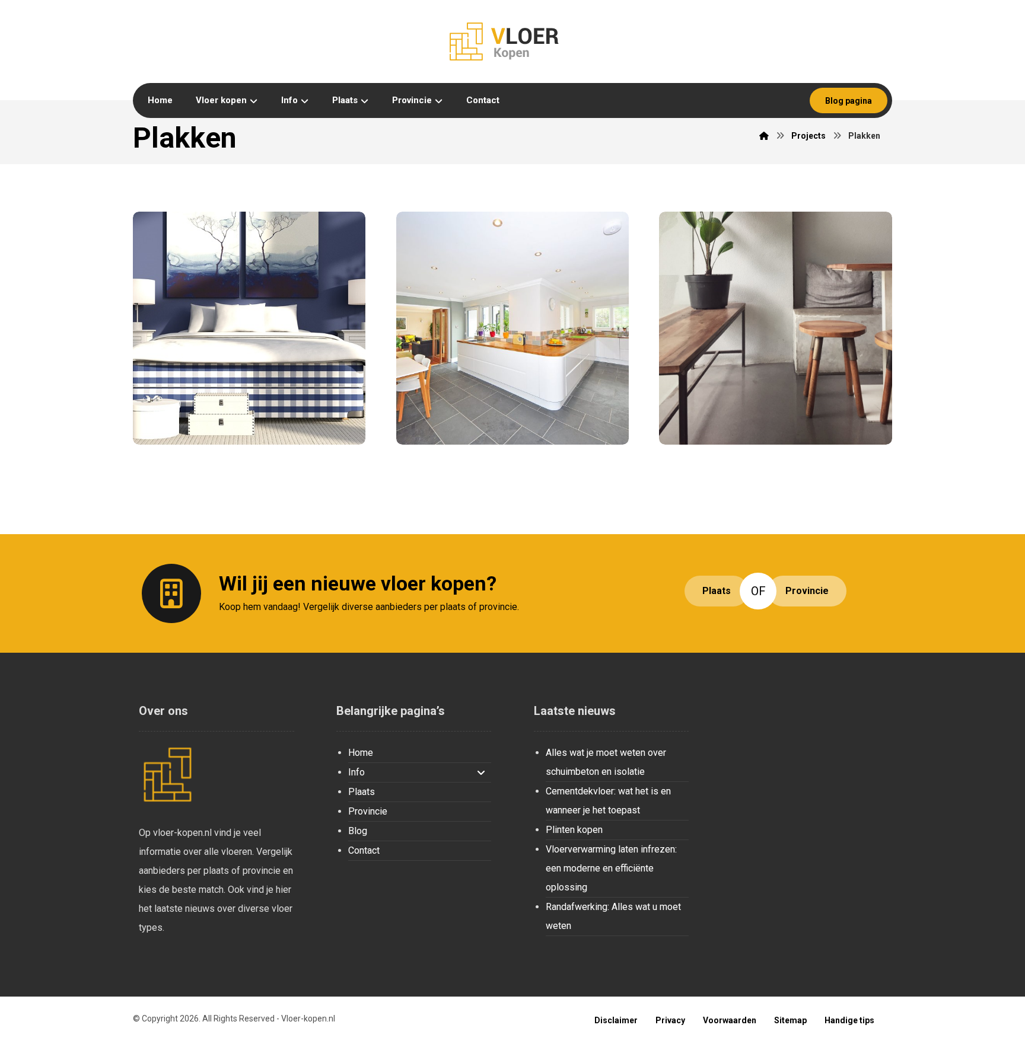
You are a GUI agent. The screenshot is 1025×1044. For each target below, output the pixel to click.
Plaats (361, 791)
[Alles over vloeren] (512, 41)
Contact (364, 850)
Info (356, 772)
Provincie (367, 811)
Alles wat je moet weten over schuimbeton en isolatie (606, 762)
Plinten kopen (574, 829)
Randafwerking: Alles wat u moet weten (613, 916)
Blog (357, 831)
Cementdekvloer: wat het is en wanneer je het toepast (608, 801)
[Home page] (764, 136)
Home (360, 752)
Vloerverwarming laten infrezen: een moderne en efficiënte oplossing (611, 868)
